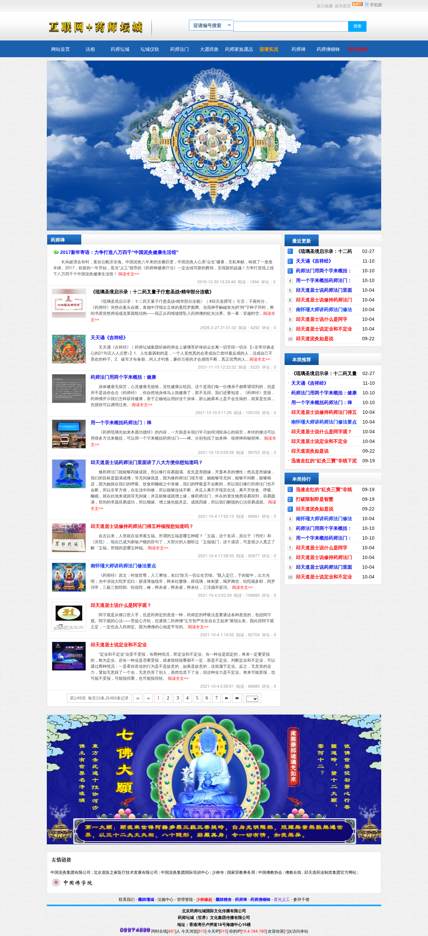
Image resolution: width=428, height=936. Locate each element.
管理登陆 (185, 899)
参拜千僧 (301, 899)
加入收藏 (325, 6)
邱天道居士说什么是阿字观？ (121, 605)
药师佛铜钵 (260, 899)
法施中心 (165, 899)
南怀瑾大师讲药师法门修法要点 (123, 565)
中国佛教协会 (270, 872)
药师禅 (241, 899)
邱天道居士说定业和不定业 (119, 644)
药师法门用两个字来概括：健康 (123, 377)
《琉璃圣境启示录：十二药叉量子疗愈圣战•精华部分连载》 (152, 291)
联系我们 (127, 899)
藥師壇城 (146, 899)
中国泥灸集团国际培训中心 (185, 872)
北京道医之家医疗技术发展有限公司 (126, 872)
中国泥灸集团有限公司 (70, 872)
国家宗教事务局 (241, 872)
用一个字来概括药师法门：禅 (121, 422)
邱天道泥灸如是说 (314, 338)
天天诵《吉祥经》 (109, 337)
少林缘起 (204, 899)
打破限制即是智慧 (314, 499)
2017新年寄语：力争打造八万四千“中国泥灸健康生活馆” (119, 252)
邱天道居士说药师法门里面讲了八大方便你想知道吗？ (147, 462)
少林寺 (218, 872)
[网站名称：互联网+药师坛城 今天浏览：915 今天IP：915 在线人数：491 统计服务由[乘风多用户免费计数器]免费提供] (135, 931)
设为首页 (343, 6)
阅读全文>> (128, 274)
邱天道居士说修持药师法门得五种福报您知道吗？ (142, 526)
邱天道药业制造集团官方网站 (330, 872)
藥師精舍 (224, 899)
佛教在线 (293, 872)
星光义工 (282, 899)
